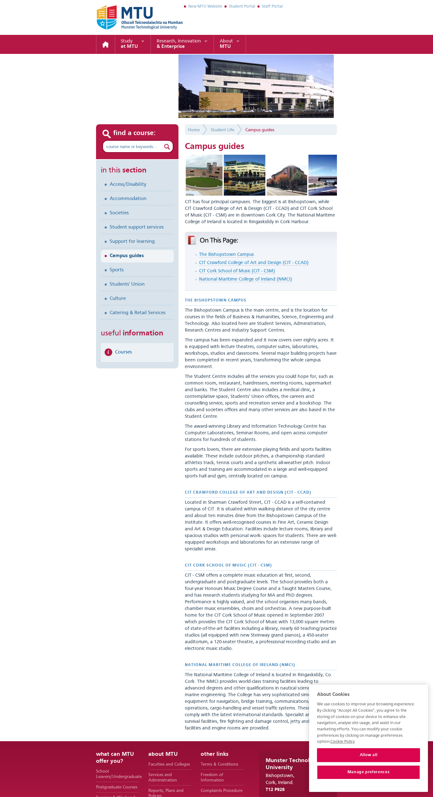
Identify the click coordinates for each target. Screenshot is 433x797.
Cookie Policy (342, 742)
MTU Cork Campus (132, 17)
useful (132, 333)
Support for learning (132, 241)
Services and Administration (162, 777)
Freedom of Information (212, 777)
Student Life (222, 130)
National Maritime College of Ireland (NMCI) (245, 279)
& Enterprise (179, 44)
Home (105, 44)
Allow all (369, 755)
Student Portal (242, 6)
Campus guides (127, 255)
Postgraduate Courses (116, 787)
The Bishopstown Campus (226, 254)
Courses (123, 352)
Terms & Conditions (219, 764)
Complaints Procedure (221, 790)
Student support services (137, 227)
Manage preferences (368, 772)
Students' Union (127, 284)
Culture (118, 298)
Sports (117, 270)
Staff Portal (272, 6)
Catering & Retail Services (137, 312)
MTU (226, 44)
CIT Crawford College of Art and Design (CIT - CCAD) (253, 263)
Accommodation (128, 198)
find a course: (134, 133)
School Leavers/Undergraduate (117, 774)
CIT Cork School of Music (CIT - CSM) (237, 271)
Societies (119, 213)
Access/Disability (128, 184)
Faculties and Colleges (169, 764)
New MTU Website (205, 6)
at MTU (129, 44)
